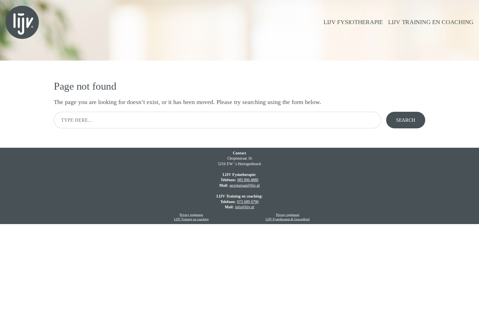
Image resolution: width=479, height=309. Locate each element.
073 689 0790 (248, 202)
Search (405, 120)
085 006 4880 (247, 180)
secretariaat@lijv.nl (245, 185)
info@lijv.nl (244, 207)
